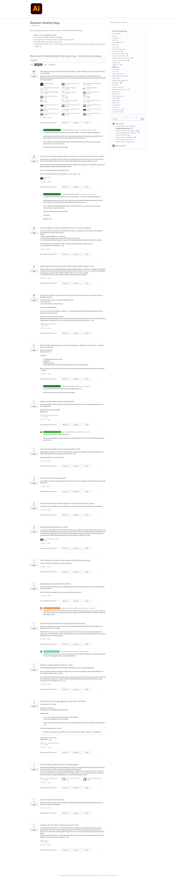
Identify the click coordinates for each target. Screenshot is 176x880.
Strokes (114, 103)
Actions (114, 40)
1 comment (42, 249)
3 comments (43, 684)
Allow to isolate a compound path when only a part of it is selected (65, 228)
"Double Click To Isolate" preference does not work (59, 825)
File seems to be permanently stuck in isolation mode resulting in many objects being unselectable (72, 72)
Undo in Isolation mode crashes (52, 799)
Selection (114, 98)
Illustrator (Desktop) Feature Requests (125, 130)
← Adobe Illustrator (35, 25)
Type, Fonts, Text (116, 109)
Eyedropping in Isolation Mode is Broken (55, 584)
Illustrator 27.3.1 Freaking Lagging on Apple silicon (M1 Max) (62, 701)
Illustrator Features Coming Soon (124, 141)
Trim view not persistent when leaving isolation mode (60, 449)
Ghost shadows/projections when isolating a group (59, 764)
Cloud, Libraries (116, 51)
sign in (125, 22)
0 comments (43, 278)
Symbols (114, 105)
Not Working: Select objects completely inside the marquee (62, 623)
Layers (114, 71)
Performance (115, 82)
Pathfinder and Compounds (119, 80)
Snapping (114, 100)
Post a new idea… (117, 33)
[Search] (142, 119)
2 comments (43, 595)
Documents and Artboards (118, 56)
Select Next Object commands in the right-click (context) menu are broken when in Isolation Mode (71, 296)
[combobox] (127, 119)
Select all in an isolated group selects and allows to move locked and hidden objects (72, 156)
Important (77, 123)
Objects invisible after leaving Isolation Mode (57, 401)
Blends (114, 44)
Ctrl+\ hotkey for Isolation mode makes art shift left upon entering (65, 560)
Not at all (66, 123)
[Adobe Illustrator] (36, 9)
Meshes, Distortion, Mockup (119, 76)
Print (113, 85)
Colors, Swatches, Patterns (118, 53)
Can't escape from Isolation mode (53, 478)
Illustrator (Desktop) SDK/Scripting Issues (126, 133)
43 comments (43, 117)
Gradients (114, 62)
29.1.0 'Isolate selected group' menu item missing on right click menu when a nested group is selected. (71, 346)
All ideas (114, 35)
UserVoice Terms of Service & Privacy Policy (86, 875)
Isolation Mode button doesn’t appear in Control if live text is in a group (67, 503)
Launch (114, 69)
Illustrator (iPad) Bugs (121, 135)
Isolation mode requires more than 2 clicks (56, 665)
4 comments (43, 181)
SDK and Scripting (116, 96)
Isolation (50, 117)
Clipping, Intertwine (117, 49)
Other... (114, 78)
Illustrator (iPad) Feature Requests (124, 137)
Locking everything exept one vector (54, 527)
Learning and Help (117, 74)
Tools (113, 107)
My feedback (52, 64)
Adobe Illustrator (120, 146)
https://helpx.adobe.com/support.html (88, 610)
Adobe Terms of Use (101, 875)
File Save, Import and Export (119, 60)
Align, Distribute (116, 42)
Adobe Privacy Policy (112, 875)
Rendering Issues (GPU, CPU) (119, 89)
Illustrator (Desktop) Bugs (123, 128)
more (79, 174)
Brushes (114, 47)
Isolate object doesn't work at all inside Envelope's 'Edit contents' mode (67, 266)
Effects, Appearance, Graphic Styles (121, 58)
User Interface (115, 112)
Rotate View (115, 94)
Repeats (114, 91)
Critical (88, 123)
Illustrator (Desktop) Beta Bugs (124, 126)
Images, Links (115, 65)
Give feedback (120, 124)
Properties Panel (116, 87)
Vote (34, 76)
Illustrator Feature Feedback (123, 139)
